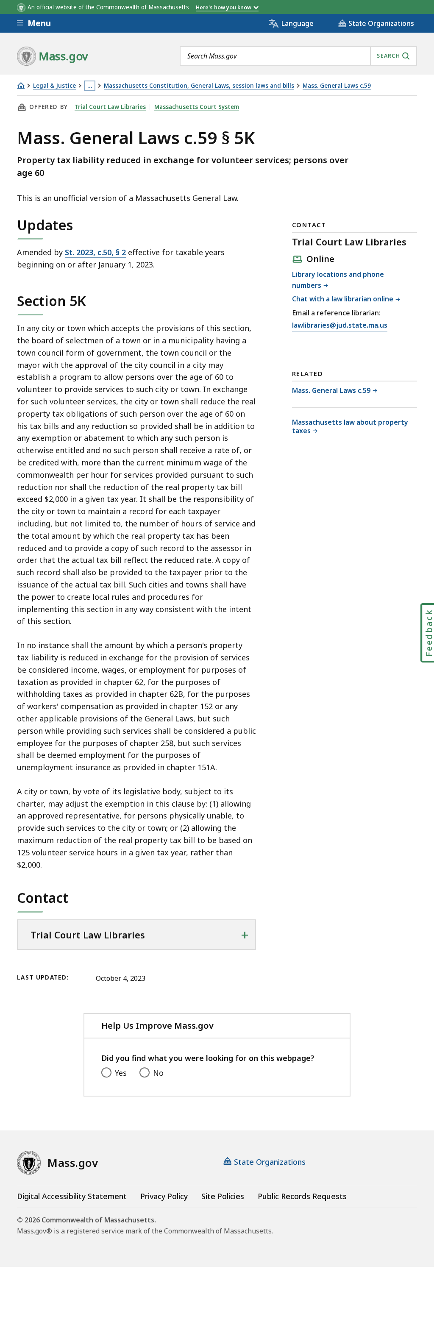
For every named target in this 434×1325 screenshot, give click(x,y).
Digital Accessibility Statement (72, 1196)
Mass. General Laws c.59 (337, 85)
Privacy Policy (164, 1196)
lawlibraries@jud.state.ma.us (339, 325)
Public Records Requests (302, 1196)
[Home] (21, 85)
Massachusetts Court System (196, 107)
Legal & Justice (54, 85)
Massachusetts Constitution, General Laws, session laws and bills (199, 85)
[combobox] (298, 56)
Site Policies (222, 1196)
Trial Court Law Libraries (110, 107)
